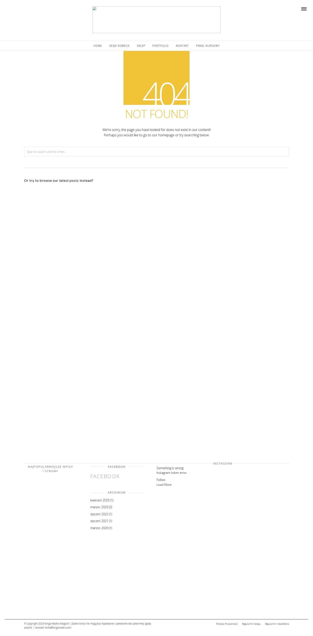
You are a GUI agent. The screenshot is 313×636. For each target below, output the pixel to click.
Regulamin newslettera (277, 623)
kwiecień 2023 (99, 500)
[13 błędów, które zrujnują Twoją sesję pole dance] (45, 562)
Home (97, 46)
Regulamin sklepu (251, 623)
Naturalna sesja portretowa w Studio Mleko (65, 399)
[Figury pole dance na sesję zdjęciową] (45, 518)
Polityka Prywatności (227, 623)
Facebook (116, 467)
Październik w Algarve (151, 322)
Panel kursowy (208, 46)
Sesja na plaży (151, 246)
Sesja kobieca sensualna (238, 246)
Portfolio (160, 46)
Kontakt (182, 46)
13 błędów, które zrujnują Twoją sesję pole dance (65, 247)
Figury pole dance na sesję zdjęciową (237, 322)
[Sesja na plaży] (45, 606)
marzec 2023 (99, 507)
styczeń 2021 (99, 521)
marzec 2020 (99, 528)
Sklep (141, 46)
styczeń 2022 (99, 514)
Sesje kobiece (119, 46)
